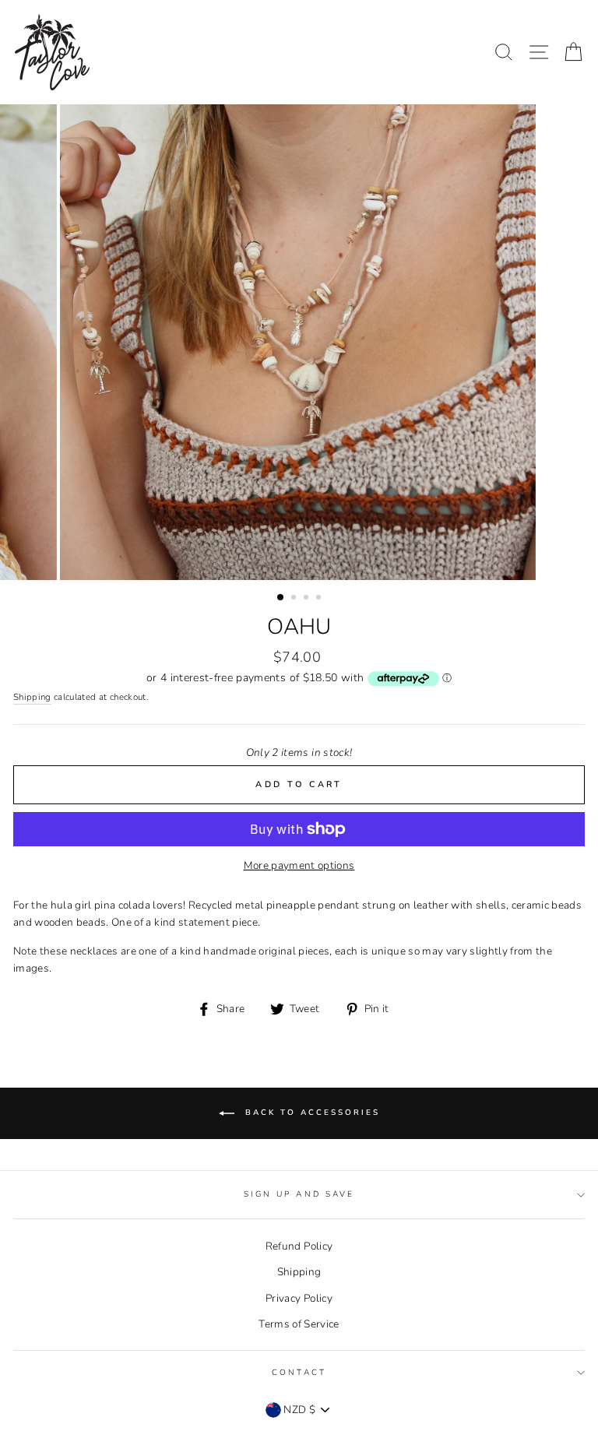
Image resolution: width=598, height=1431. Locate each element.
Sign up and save (299, 1194)
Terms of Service (299, 1324)
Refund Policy (299, 1246)
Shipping (32, 697)
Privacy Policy (299, 1298)
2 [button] (295, 599)
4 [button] (320, 599)
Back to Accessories (310, 1112)
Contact (298, 1372)
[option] (299, 342)
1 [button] (281, 598)
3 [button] (307, 599)
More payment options (299, 865)
